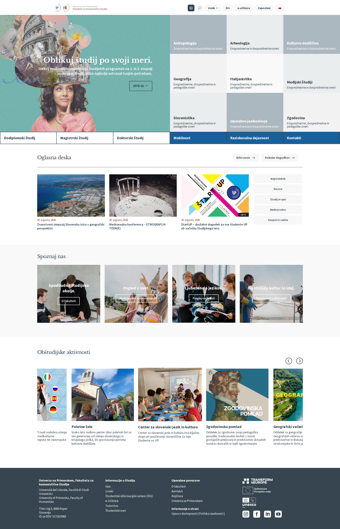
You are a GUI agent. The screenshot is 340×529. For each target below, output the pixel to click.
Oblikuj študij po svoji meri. (97, 60)
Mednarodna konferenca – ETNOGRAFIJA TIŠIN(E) (137, 226)
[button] (288, 360)
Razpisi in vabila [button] (278, 220)
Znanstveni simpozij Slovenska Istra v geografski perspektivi (70, 226)
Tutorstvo (111, 506)
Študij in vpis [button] (278, 199)
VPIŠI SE (138, 86)
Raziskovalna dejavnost (271, 298)
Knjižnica (177, 496)
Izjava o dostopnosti (184, 514)
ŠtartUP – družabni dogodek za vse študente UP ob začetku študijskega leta (214, 226)
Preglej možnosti (204, 298)
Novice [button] (278, 189)
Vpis (108, 486)
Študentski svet (115, 511)
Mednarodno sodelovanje (136, 298)
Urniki (109, 491)
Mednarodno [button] (278, 209)
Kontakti (177, 491)
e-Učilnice (111, 501)
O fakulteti (69, 301)
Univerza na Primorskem (187, 501)
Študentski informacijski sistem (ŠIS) (129, 496)
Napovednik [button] (278, 178)
